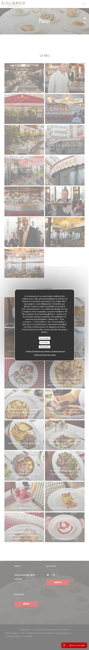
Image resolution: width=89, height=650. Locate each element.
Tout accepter (44, 338)
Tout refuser (44, 342)
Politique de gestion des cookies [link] (45, 355)
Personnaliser (44, 347)
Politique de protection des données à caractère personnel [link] (45, 351)
